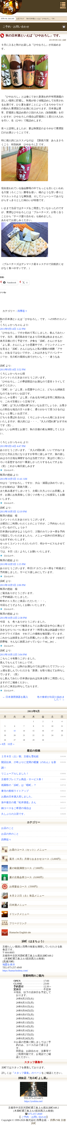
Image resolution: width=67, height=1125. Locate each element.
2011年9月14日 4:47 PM (12, 446)
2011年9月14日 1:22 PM (12, 329)
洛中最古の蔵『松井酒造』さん (18, 802)
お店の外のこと (10, 833)
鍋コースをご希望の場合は (16, 808)
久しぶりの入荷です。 (13, 814)
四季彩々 (22, 311)
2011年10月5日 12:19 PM (13, 511)
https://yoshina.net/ (33, 1101)
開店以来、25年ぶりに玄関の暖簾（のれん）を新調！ (28, 765)
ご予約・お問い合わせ (16, 26)
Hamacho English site (20, 932)
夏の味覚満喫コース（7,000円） (27, 868)
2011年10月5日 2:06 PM (12, 585)
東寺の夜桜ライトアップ (15, 791)
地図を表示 (8, 964)
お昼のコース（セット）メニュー (28, 849)
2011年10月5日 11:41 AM (13, 479)
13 (15, 731)
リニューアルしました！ (15, 773)
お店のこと (7, 828)
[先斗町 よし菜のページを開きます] (33, 1089)
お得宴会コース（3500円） (24, 886)
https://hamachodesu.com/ (15, 970)
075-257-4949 (35, 1114)
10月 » (10, 744)
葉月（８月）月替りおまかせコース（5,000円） (35, 859)
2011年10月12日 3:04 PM (13, 654)
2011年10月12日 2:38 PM (13, 617)
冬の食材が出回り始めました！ (51, 698)
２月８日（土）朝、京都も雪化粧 (20, 756)
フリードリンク (18, 923)
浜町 (64, 40)
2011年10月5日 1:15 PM (12, 564)
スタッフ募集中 (33, 1062)
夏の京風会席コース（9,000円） (27, 877)
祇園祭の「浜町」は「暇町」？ (18, 785)
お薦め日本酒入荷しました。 (17, 796)
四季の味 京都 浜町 (11, 7)
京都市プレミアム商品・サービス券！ (22, 779)
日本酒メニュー (18, 905)
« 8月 (3, 744)
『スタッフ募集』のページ (26, 1073)
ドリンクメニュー (19, 914)
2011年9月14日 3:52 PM (12, 369)
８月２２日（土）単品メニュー (26, 895)
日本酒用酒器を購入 (15, 697)
